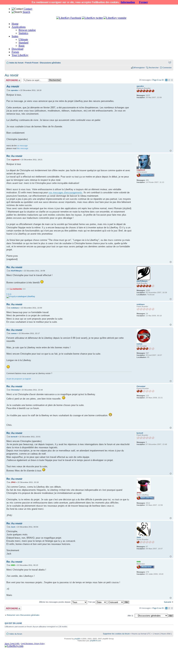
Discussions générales (50, 63)
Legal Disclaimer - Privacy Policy (33, 643)
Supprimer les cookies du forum (116, 634)
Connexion (167, 68)
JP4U (13, 482)
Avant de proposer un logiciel (18, 379)
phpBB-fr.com (95, 641)
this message (22, 148)
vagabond (15, 160)
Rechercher (154, 68)
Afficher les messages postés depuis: (55, 602)
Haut (171, 151)
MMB (13, 565)
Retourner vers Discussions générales (23, 615)
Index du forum (16, 63)
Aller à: (130, 616)
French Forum (31, 63)
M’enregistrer (139, 68)
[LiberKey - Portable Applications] (14, 645)
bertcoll (14, 437)
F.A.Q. (9, 294)
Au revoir (12, 75)
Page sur (157, 80)
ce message (22, 146)
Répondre (9, 79)
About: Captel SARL (12, 643)
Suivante (167, 602)
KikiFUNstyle (16, 271)
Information (128, 2)
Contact (28, 8)
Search (26, 11)
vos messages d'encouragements (65, 192)
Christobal (15, 390)
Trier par (92, 602)
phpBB (77, 639)
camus (14, 333)
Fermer (143, 2)
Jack (13, 527)
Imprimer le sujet (170, 62)
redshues (15, 308)
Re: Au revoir (14, 155)
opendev (14, 90)
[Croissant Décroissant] (118, 602)
